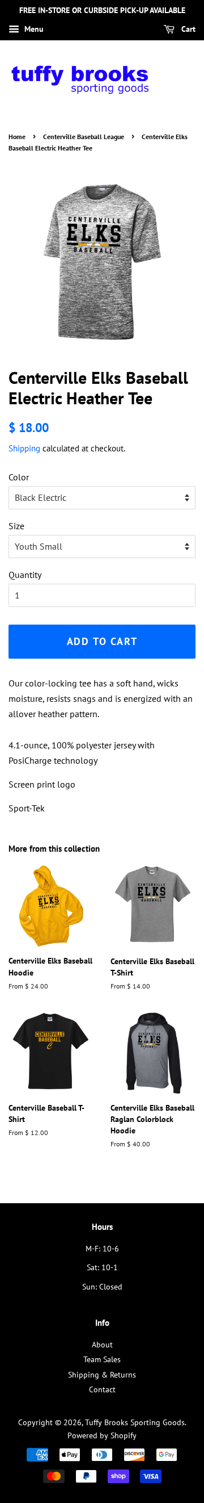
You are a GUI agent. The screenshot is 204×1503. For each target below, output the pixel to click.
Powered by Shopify (102, 1435)
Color (18, 477)
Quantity (24, 574)
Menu (33, 29)
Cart (187, 29)
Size (16, 525)
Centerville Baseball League (83, 136)
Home (17, 136)
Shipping (24, 448)
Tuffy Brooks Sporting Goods (135, 1422)
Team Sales (102, 1359)
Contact (102, 1389)
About (102, 1344)
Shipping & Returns (102, 1375)
